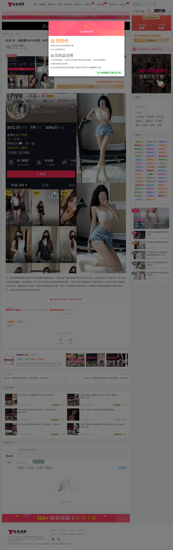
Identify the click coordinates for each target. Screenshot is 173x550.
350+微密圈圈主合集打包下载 (109, 72)
